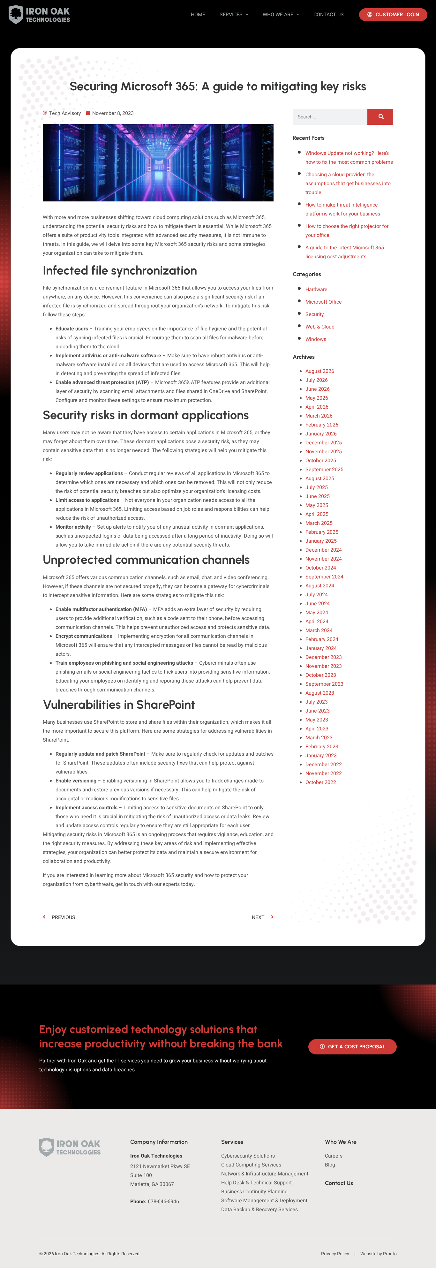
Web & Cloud (320, 327)
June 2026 (317, 389)
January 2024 (321, 648)
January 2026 (321, 434)
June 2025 (317, 496)
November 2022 (323, 773)
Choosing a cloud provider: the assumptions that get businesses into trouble (348, 183)
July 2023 (316, 702)
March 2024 (319, 630)
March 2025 (319, 523)
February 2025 (321, 532)
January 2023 (321, 755)
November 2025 (323, 452)
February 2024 (321, 639)
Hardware (316, 289)
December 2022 (323, 764)
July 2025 (316, 487)
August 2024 (319, 586)
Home (198, 15)
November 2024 (323, 559)
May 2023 (316, 720)
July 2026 (316, 380)
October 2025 (320, 460)
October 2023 (320, 675)
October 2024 (320, 568)
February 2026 (321, 425)
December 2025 (323, 443)
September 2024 (324, 577)
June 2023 (317, 711)
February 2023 (321, 747)
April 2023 (316, 729)
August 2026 (319, 371)
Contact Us (328, 15)
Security (314, 314)
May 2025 (316, 505)
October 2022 (320, 782)
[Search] (380, 117)
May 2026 (316, 398)
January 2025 (321, 541)
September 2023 (324, 684)
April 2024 (316, 621)
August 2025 (319, 478)
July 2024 (316, 595)
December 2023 (323, 657)
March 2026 (319, 416)
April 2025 (316, 514)
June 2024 (317, 604)
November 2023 (323, 666)
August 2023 (319, 693)
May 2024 (316, 612)
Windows (315, 339)
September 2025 (324, 469)
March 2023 (319, 738)
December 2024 (323, 550)
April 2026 (316, 407)
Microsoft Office (323, 302)
